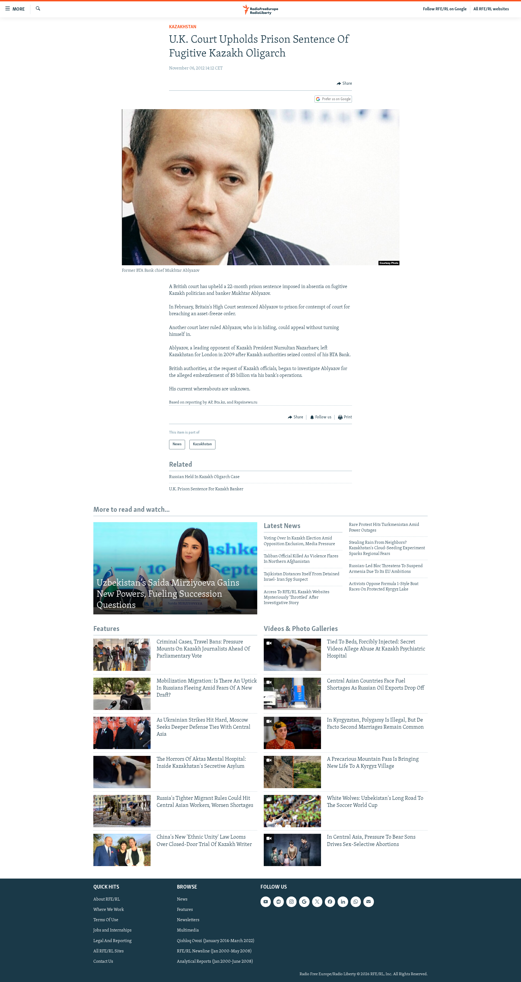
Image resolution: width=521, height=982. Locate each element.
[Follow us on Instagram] (291, 902)
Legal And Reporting (112, 941)
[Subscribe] (368, 902)
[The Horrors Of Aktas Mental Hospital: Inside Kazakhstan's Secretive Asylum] (122, 772)
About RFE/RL (106, 900)
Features (185, 910)
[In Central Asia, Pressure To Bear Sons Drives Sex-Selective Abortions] (292, 850)
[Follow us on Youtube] (265, 902)
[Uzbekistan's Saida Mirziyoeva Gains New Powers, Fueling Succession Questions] (175, 568)
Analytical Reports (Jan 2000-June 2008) (215, 961)
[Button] (344, 83)
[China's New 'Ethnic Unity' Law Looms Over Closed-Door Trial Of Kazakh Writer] (122, 850)
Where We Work (108, 910)
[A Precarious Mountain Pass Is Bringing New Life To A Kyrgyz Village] (292, 772)
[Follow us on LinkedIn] (343, 902)
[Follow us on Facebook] (330, 902)
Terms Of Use (105, 920)
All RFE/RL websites (491, 9)
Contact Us (103, 961)
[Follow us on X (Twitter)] (317, 902)
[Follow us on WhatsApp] (356, 902)
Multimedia (188, 931)
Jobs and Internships (112, 931)
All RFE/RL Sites (108, 951)
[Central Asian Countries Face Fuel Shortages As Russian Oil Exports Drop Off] (292, 694)
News (182, 900)
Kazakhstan (182, 27)
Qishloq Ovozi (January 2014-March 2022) (216, 941)
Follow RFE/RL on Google (445, 9)
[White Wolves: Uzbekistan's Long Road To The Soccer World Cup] (292, 811)
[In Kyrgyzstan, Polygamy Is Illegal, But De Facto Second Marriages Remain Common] (292, 733)
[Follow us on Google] (304, 902)
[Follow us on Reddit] (278, 902)
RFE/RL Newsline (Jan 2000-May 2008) (214, 951)
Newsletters (188, 920)
